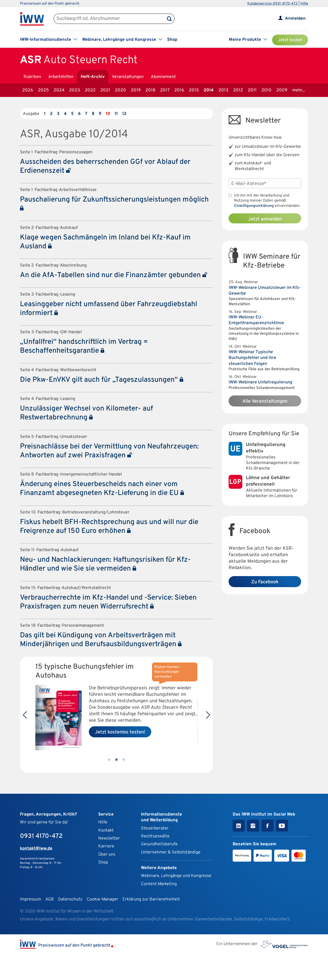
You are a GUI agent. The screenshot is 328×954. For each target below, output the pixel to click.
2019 (136, 90)
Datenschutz (70, 899)
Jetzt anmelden (265, 219)
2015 (194, 90)
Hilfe (304, 3)
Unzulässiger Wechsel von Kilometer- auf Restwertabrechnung (86, 413)
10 (108, 114)
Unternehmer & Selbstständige (170, 852)
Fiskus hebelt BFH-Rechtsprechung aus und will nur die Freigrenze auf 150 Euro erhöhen (109, 527)
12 (124, 114)
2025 (43, 90)
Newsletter (109, 838)
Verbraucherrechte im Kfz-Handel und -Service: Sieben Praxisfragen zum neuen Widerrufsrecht (108, 602)
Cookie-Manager (102, 899)
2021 (105, 90)
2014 (209, 90)
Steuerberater (155, 828)
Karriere (106, 846)
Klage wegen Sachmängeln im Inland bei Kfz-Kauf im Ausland (105, 242)
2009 (281, 90)
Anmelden (295, 18)
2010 (266, 90)
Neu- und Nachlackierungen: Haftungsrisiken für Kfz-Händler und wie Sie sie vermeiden (105, 564)
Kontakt (106, 830)
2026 (27, 90)
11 (116, 114)
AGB (49, 899)
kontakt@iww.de (36, 848)
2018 (150, 90)
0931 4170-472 (41, 836)
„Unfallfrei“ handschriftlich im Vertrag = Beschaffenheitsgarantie (84, 346)
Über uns (106, 854)
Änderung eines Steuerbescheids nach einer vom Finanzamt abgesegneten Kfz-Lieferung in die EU (100, 489)
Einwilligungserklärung (254, 205)
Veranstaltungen (128, 77)
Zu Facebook (265, 582)
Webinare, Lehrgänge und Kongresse (176, 876)
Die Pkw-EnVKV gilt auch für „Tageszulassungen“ (100, 380)
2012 (238, 90)
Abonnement (163, 77)
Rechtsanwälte (155, 836)
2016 (179, 90)
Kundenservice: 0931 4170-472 (272, 3)
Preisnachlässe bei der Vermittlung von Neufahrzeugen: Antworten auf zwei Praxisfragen (109, 451)
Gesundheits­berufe (159, 844)
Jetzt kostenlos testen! (120, 732)
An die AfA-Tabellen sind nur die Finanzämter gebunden (111, 275)
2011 (252, 90)
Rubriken (32, 77)
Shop (172, 39)
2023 (74, 90)
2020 (120, 90)
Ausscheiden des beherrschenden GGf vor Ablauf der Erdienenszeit (105, 166)
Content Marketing (159, 884)
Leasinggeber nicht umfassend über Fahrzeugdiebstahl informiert (108, 309)
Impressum (30, 899)
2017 (165, 90)
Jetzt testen (290, 40)
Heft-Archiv (93, 77)
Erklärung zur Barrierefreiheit (151, 899)
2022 (90, 90)
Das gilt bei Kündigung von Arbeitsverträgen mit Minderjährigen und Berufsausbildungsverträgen (99, 640)
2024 (59, 90)
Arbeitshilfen (60, 77)
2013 (223, 90)
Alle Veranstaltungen (264, 401)
